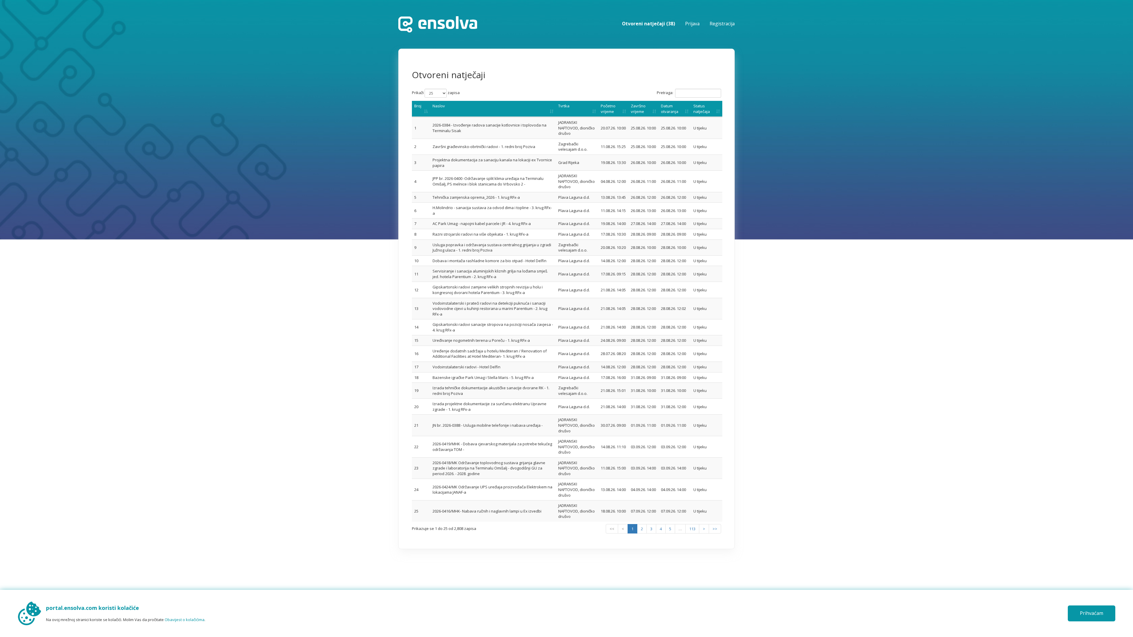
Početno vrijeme (608, 108)
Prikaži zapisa (436, 92)
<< (612, 528)
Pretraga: (665, 92)
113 (692, 528)
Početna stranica (437, 24)
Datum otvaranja (669, 108)
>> (715, 528)
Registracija (722, 24)
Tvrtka (563, 106)
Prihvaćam (1091, 613)
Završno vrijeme (638, 108)
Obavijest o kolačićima (184, 619)
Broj (417, 106)
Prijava (692, 24)
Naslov (439, 106)
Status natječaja (701, 108)
